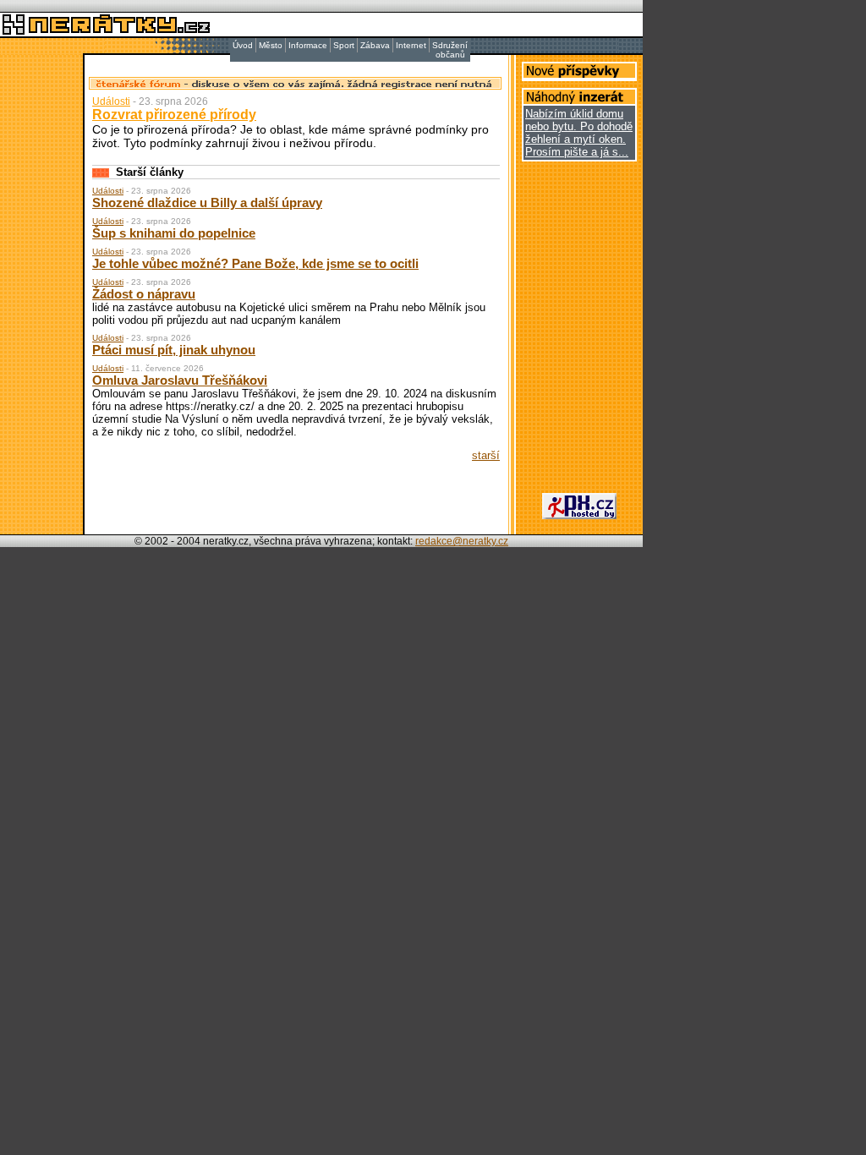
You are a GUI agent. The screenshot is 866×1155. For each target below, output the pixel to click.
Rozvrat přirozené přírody (174, 114)
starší (486, 455)
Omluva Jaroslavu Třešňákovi (179, 380)
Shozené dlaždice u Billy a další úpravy (207, 202)
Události (111, 101)
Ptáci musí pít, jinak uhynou (173, 349)
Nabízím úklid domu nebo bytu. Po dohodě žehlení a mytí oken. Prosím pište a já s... (579, 132)
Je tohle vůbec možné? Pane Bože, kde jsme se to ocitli (255, 263)
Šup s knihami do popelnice (173, 233)
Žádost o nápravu (143, 294)
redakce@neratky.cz (461, 541)
